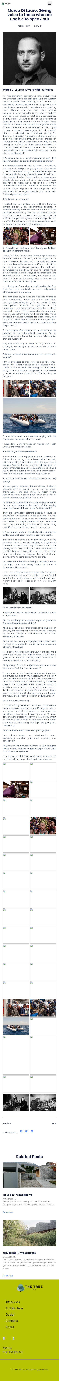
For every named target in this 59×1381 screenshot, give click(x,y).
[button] (49, 3)
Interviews (12, 1302)
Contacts (11, 1321)
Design (10, 1314)
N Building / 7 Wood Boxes (19, 1253)
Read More (8, 1212)
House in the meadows (17, 1195)
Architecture (14, 1308)
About (9, 1327)
